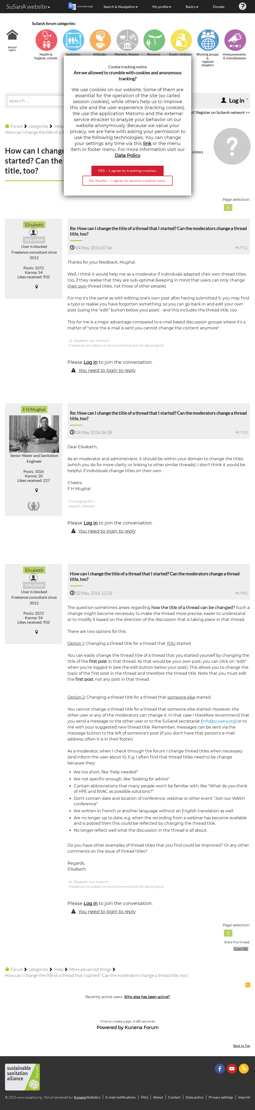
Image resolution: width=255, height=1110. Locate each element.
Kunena (80, 1097)
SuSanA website (26, 6)
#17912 (242, 247)
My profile (160, 6)
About (158, 1097)
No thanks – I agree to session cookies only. (127, 180)
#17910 (242, 432)
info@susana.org (218, 721)
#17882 (242, 593)
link (147, 143)
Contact (174, 1097)
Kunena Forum (142, 1027)
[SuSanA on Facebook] (220, 1068)
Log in (91, 362)
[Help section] (242, 6)
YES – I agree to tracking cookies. (127, 170)
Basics (190, 6)
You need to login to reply (107, 370)
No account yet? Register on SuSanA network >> (209, 112)
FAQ (144, 1097)
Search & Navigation (119, 6)
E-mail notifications (121, 1097)
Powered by (110, 1027)
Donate (218, 6)
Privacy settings (221, 1097)
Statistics (93, 1097)
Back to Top (241, 1046)
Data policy (194, 1097)
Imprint (244, 1097)
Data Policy (127, 155)
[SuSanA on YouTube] (232, 1068)
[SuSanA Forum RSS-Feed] (244, 1068)
